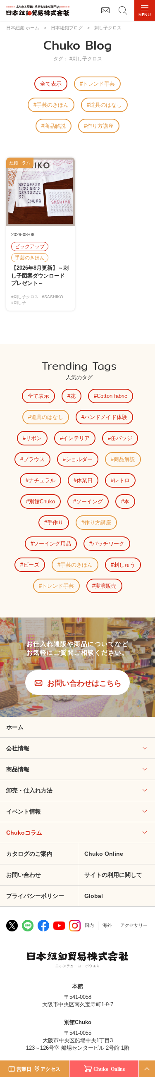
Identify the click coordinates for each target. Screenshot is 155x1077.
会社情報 (17, 748)
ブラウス (34, 459)
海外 (107, 925)
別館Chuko (42, 501)
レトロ (122, 480)
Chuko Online (109, 1068)
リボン (34, 438)
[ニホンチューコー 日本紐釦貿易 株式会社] (77, 960)
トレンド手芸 (99, 84)
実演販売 (106, 586)
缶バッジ (121, 438)
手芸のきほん (52, 105)
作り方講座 (100, 126)
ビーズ (31, 565)
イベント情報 (23, 811)
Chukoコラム (24, 832)
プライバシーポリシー (35, 896)
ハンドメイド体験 (105, 417)
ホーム (15, 727)
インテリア (76, 438)
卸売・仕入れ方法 (29, 790)
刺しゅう (124, 565)
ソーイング (89, 501)
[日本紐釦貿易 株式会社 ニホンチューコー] (37, 10)
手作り (55, 522)
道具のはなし (106, 105)
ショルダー (79, 459)
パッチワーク (108, 544)
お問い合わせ (23, 874)
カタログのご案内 (29, 853)
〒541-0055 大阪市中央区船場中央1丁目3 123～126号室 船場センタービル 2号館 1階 (77, 1040)
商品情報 (17, 769)
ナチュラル (42, 480)
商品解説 (55, 126)
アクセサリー (134, 925)
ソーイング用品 (52, 544)
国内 (89, 925)
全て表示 (51, 84)
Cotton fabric (112, 396)
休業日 (84, 480)
